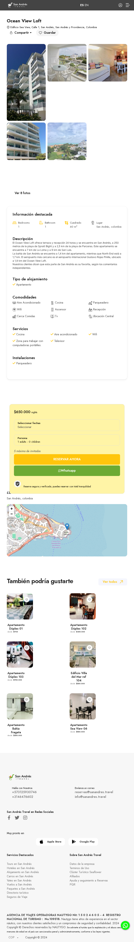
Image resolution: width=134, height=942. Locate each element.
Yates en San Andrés (19, 880)
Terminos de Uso (79, 868)
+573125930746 (24, 792)
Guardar (50, 32)
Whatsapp (68, 470)
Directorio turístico (18, 893)
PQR (72, 884)
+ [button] (11, 509)
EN (86, 5)
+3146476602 (22, 797)
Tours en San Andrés (19, 864)
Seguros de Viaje (17, 897)
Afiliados (75, 876)
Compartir (21, 32)
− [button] (11, 514)
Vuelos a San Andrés (19, 884)
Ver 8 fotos (22, 193)
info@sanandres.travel (90, 797)
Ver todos (110, 581)
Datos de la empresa (82, 864)
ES (82, 5)
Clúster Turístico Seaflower (85, 872)
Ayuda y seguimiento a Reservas (89, 880)
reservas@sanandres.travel (94, 792)
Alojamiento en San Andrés (23, 872)
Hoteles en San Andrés (21, 868)
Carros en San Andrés (20, 876)
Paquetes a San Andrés (21, 889)
